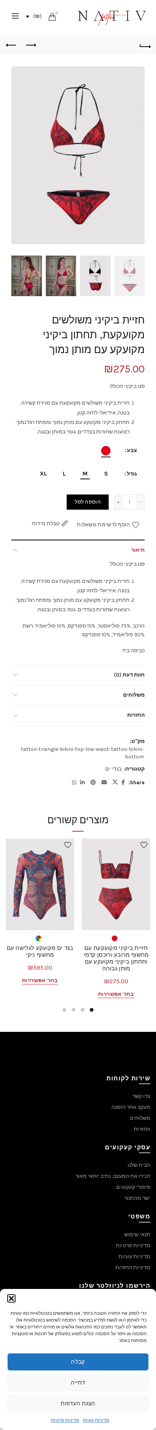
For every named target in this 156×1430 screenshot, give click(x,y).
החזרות (136, 715)
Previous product (30, 45)
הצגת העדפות (78, 1403)
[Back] (144, 45)
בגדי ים (113, 769)
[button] (11, 1298)
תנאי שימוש (137, 1234)
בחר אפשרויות (116, 994)
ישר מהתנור (137, 1198)
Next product (11, 45)
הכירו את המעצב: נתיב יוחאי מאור (112, 1176)
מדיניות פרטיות (65, 1420)
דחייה (78, 1382)
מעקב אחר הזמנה (130, 1107)
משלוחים (134, 695)
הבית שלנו (139, 1165)
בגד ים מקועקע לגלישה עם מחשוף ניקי (40, 951)
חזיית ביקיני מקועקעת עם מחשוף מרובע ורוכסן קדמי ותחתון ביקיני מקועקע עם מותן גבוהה (116, 958)
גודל (132, 474)
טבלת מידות (45, 523)
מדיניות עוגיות (96, 1420)
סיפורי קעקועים (133, 1187)
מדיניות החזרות (132, 1267)
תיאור (138, 550)
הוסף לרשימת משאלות (103, 524)
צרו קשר (141, 1096)
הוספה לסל (88, 502)
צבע (132, 450)
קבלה (78, 1361)
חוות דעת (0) (129, 675)
